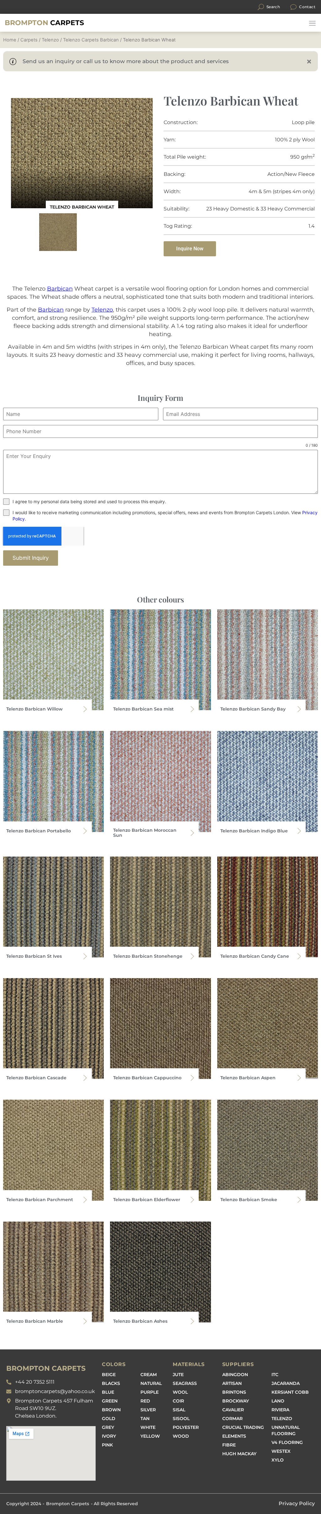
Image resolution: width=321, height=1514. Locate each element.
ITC (274, 1374)
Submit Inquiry (31, 558)
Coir (178, 1401)
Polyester (186, 1427)
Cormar (232, 1418)
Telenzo (50, 40)
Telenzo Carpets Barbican (91, 40)
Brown (111, 1410)
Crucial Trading (243, 1427)
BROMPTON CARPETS (46, 1368)
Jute (178, 1374)
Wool (180, 1392)
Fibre (229, 1445)
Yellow (150, 1436)
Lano (277, 1401)
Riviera (280, 1410)
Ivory (109, 1436)
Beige (109, 1374)
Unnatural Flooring (285, 1430)
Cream (148, 1374)
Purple (149, 1392)
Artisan (232, 1383)
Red (145, 1401)
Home (9, 40)
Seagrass (185, 1383)
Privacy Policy (297, 1503)
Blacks (111, 1383)
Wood (181, 1436)
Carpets (44, 23)
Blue (108, 1392)
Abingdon (235, 1374)
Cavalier (233, 1410)
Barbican (60, 288)
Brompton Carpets (67, 1503)
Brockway (235, 1401)
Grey (108, 1427)
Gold (108, 1418)
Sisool (181, 1418)
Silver (148, 1410)
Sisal (179, 1410)
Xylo (277, 1460)
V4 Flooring (287, 1442)
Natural (151, 1383)
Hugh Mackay (239, 1454)
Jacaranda (285, 1383)
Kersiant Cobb (290, 1392)
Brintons (234, 1392)
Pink (107, 1445)
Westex (281, 1451)
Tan (145, 1418)
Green (110, 1401)
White (147, 1427)
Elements (234, 1436)
